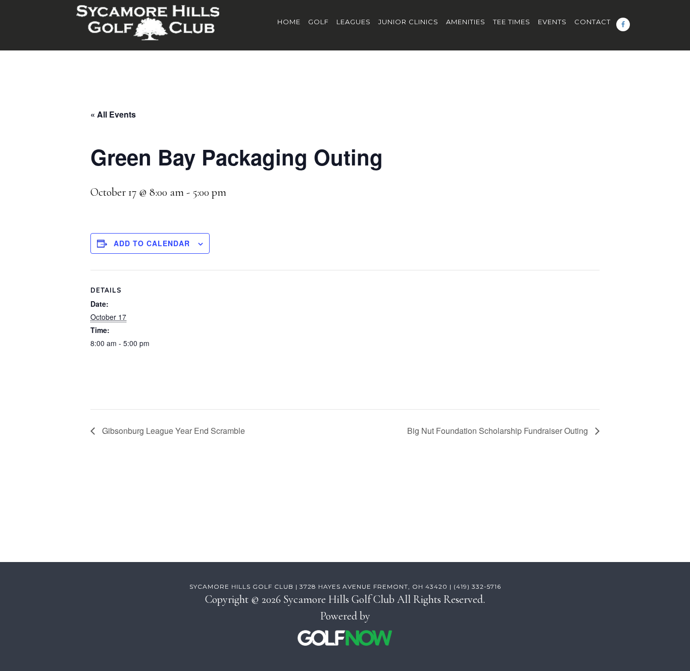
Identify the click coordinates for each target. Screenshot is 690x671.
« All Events (113, 114)
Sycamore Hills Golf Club (148, 27)
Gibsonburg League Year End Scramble (172, 430)
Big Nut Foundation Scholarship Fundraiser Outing (498, 430)
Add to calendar (152, 243)
